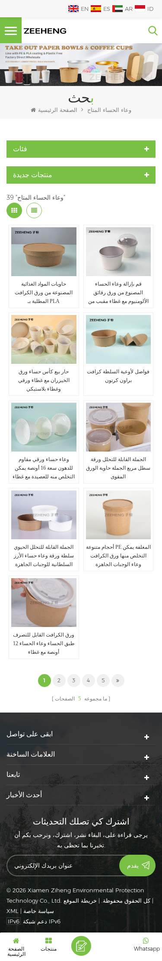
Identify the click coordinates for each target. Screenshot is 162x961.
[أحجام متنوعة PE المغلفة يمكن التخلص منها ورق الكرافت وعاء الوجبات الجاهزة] (118, 514)
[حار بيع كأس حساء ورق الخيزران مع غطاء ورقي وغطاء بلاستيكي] (43, 339)
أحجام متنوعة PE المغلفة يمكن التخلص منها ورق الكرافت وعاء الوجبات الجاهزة (118, 555)
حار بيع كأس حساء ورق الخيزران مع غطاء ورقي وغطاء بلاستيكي (44, 380)
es (106, 8)
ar (129, 8)
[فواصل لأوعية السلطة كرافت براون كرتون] (118, 339)
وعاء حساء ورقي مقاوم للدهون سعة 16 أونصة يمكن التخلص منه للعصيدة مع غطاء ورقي (44, 468)
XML (12, 910)
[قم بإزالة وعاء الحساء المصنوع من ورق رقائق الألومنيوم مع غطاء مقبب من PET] (118, 251)
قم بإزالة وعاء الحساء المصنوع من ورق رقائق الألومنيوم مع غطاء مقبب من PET (118, 293)
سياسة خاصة (38, 910)
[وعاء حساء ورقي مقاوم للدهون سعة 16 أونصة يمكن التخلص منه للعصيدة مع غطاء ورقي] (43, 427)
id (150, 8)
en (85, 8)
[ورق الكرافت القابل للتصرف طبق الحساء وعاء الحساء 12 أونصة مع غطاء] (43, 602)
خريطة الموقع (80, 900)
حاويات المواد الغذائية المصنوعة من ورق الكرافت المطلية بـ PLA (44, 292)
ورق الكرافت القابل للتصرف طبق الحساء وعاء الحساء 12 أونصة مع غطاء (44, 643)
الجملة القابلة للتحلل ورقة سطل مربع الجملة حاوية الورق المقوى (118, 468)
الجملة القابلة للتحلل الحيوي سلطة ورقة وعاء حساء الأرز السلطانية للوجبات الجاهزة (44, 555)
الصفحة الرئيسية (57, 109)
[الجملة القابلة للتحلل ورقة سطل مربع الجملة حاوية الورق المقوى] (118, 427)
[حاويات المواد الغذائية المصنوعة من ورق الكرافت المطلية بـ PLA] (43, 251)
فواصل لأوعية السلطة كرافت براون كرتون (118, 376)
